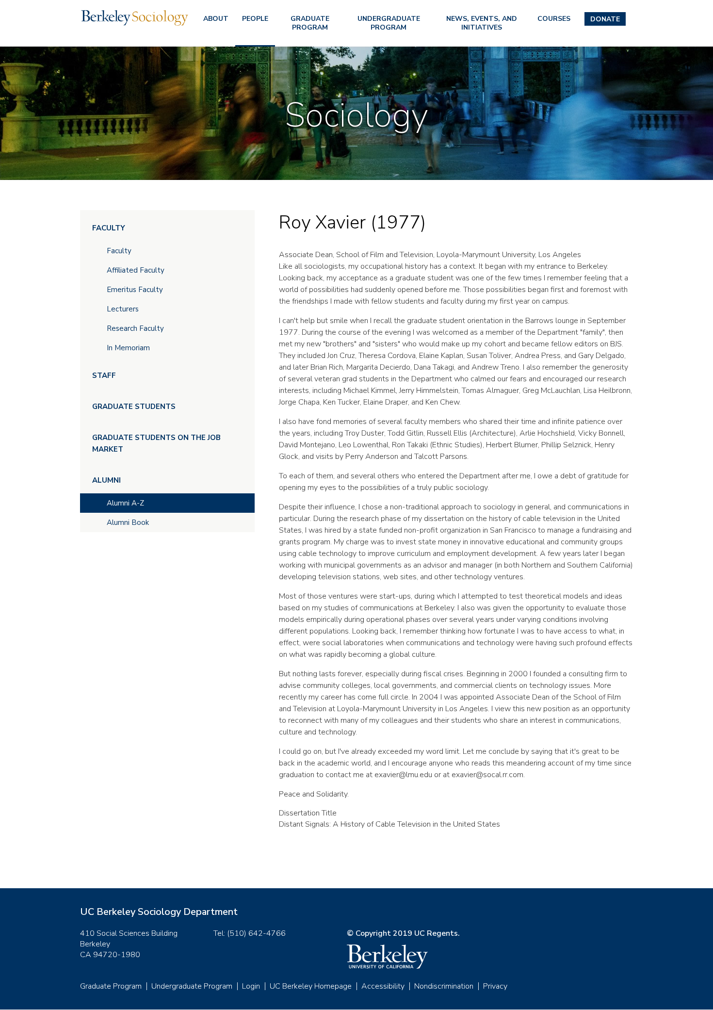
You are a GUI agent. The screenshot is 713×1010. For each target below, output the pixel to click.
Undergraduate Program (388, 23)
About (215, 18)
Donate (605, 19)
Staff (104, 375)
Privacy (495, 986)
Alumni (106, 480)
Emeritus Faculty (135, 289)
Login (251, 986)
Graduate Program (310, 23)
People (255, 18)
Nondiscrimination (443, 986)
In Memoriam (128, 348)
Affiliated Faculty (135, 270)
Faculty (108, 228)
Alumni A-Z (125, 503)
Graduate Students (134, 406)
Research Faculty (135, 328)
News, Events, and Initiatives (481, 23)
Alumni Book (128, 522)
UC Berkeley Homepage (311, 986)
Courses (553, 18)
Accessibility (383, 986)
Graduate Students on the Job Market (156, 443)
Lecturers (123, 309)
